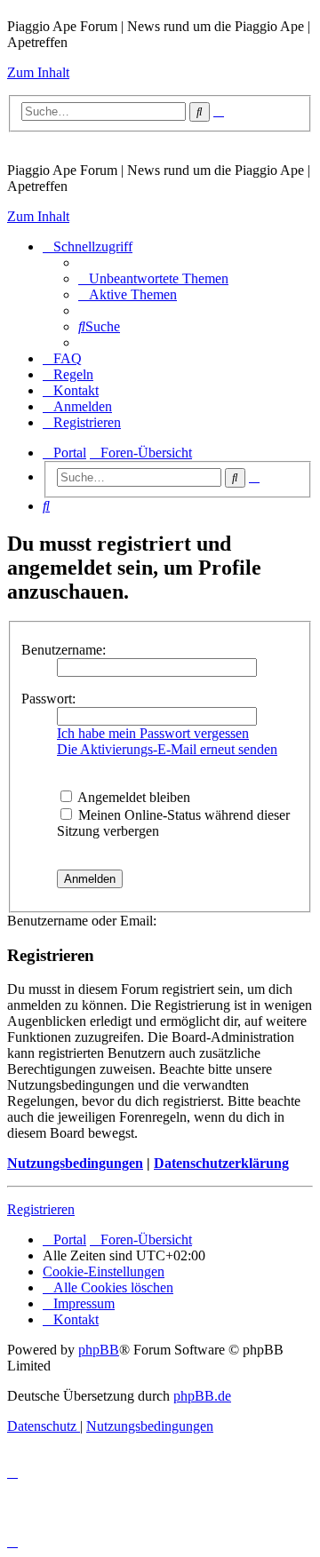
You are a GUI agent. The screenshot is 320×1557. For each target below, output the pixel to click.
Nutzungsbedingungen (75, 1163)
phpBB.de (202, 1395)
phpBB (98, 1349)
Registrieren (41, 1209)
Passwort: (48, 698)
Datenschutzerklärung (221, 1163)
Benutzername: (63, 649)
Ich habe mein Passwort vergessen (153, 733)
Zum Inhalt (38, 72)
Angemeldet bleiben (132, 797)
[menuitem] (153, 278)
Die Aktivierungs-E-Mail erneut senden (167, 749)
